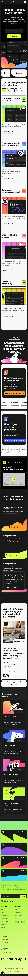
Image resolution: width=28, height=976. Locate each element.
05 (21, 90)
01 (3, 90)
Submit (23, 896)
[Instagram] (13, 901)
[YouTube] (5, 901)
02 (8, 90)
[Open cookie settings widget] (3, 973)
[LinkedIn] (7, 901)
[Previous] (8, 681)
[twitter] (2, 901)
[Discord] (10, 901)
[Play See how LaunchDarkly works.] (14, 479)
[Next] (20, 681)
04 (16, 90)
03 (12, 90)
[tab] (11, 684)
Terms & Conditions (10, 968)
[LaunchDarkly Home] (9, 2)
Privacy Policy (19, 968)
